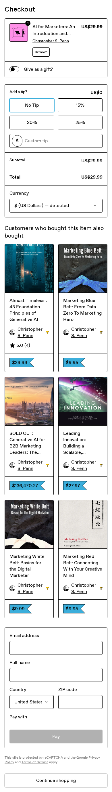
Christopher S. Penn (50, 41)
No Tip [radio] (32, 105)
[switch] (14, 69)
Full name (19, 662)
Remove (41, 52)
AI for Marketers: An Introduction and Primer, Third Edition (54, 33)
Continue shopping (56, 780)
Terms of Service (35, 762)
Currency (19, 193)
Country (17, 689)
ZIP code (67, 689)
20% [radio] (32, 122)
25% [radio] (80, 122)
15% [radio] (80, 105)
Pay (56, 736)
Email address (24, 635)
